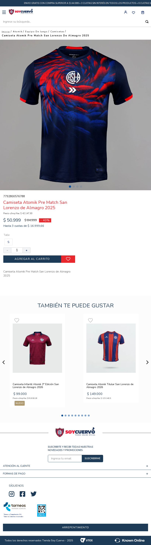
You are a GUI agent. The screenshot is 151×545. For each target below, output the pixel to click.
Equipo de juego (36, 31)
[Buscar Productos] (146, 21)
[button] (8, 242)
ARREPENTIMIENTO (75, 527)
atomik (17, 31)
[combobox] (75, 22)
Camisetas (57, 31)
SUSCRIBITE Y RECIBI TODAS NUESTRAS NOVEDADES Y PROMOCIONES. (70, 448)
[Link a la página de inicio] (6, 32)
